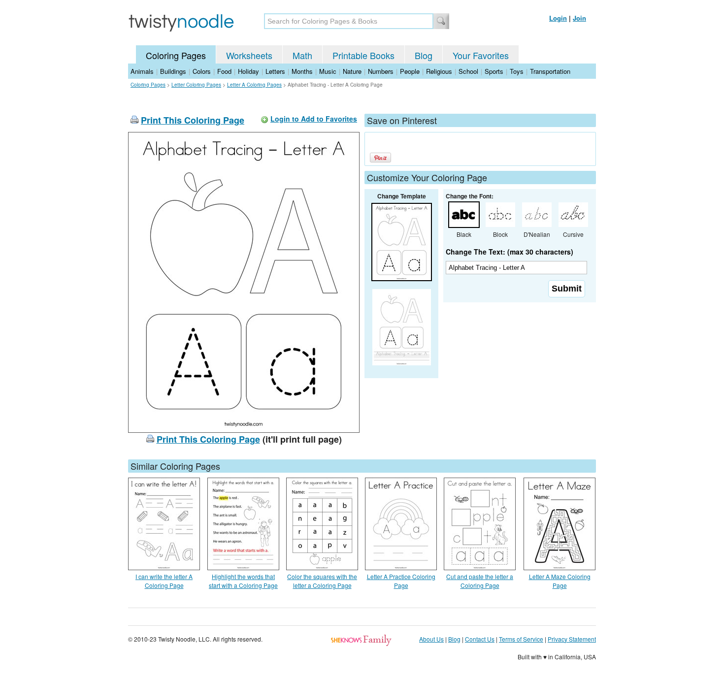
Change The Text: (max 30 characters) (509, 252)
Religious (439, 71)
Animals (142, 71)
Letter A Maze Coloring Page (560, 580)
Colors (202, 71)
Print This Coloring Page (192, 120)
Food (224, 71)
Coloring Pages (176, 55)
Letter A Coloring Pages (254, 84)
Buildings (173, 71)
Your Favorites (481, 55)
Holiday (248, 71)
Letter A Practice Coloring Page (401, 580)
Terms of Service (521, 639)
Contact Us (479, 639)
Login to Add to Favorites (313, 119)
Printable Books (363, 55)
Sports (494, 71)
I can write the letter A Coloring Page (164, 580)
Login (558, 18)
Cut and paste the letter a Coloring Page (479, 580)
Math (302, 55)
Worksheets (249, 55)
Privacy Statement (572, 639)
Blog (423, 55)
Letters (275, 71)
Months (302, 71)
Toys (517, 71)
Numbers (381, 71)
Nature (352, 71)
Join (579, 18)
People (410, 71)
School (468, 71)
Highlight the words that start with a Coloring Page (243, 580)
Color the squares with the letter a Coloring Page (322, 580)
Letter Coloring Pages (196, 84)
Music (327, 71)
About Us (431, 639)
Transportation (550, 71)
